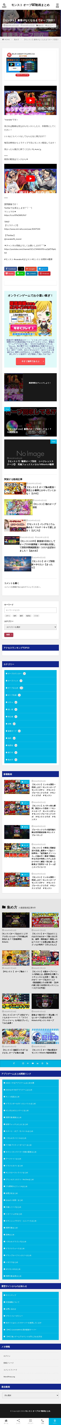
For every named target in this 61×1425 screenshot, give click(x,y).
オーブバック (15, 681)
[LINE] (20, 273)
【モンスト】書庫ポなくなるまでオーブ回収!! (41, 39)
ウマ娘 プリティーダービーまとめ (19, 1145)
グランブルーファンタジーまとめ (18, 1255)
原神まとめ (10, 1235)
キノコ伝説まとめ (12, 1097)
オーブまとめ (15, 688)
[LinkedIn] (32, 273)
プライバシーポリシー (14, 1316)
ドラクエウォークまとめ (15, 1248)
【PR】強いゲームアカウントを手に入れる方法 (24, 1336)
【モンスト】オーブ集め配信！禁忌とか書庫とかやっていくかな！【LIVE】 (41, 490)
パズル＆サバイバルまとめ (16, 1138)
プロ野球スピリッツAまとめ (16, 1186)
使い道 (12, 709)
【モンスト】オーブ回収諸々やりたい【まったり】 (43, 564)
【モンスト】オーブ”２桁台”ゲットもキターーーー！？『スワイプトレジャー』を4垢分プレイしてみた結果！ (15, 1019)
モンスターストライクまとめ (17, 1172)
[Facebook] (10, 269)
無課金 (28, 616)
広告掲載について (12, 1302)
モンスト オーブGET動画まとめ (30, 5)
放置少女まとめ (12, 1193)
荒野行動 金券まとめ (13, 1276)
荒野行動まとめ (12, 1228)
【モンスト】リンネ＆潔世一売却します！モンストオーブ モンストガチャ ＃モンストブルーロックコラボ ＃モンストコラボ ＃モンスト (44, 789)
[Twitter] (21, 269)
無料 (14, 616)
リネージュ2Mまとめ (14, 1214)
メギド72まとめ (12, 1262)
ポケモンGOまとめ (13, 1269)
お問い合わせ (11, 1309)
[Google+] (31, 269)
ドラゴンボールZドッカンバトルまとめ (21, 1103)
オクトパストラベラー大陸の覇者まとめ (21, 1152)
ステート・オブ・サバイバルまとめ (19, 1131)
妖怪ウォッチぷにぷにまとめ (17, 1124)
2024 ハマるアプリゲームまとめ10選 (20, 1083)
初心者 (12, 717)
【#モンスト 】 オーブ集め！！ (15, 971)
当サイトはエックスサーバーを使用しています (24, 1323)
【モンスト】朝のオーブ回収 (44, 505)
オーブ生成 (14, 695)
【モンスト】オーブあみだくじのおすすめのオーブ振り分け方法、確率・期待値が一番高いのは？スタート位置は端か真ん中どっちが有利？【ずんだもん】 (44, 939)
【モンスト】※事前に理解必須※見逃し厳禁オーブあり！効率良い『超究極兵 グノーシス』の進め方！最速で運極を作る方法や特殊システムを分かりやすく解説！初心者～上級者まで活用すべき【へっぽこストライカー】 (44, 857)
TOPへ (55, 1423)
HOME (7, 39)
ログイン (26, 587)
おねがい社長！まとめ (14, 1200)
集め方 (41, 25)
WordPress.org (9, 1377)
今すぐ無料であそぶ (30, 361)
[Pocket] (9, 273)
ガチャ (8, 616)
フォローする (40, 386)
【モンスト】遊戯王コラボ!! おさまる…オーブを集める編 (15, 1051)
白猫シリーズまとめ (13, 1207)
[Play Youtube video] (30, 100)
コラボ (36, 616)
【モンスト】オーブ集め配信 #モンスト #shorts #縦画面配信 (44, 1051)
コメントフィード (10, 1370)
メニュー (30, 1423)
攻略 (11, 724)
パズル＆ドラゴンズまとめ (16, 1241)
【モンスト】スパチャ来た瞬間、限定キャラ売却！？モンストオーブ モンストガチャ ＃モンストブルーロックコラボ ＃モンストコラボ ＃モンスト (44, 812)
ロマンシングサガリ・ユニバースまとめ (21, 1221)
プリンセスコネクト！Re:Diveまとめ (20, 1179)
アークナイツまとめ (13, 1159)
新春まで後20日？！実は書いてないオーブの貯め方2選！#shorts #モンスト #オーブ (45, 1017)
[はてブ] (42, 269)
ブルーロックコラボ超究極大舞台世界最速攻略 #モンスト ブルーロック (44, 832)
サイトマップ (11, 1295)
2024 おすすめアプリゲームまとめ (19, 1090)
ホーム (6, 1423)
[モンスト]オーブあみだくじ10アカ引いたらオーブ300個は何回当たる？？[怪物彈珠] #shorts (15, 937)
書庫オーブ (14, 731)
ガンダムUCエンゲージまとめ (17, 1110)
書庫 (21, 616)
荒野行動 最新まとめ (13, 1117)
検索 (8, 634)
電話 (42, 1423)
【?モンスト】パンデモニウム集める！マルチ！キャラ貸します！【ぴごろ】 (41, 527)
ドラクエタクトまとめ (14, 1166)
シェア (18, 1423)
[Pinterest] (44, 273)
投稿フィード (9, 1363)
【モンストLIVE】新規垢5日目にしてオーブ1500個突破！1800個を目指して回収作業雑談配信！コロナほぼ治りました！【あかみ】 (38, 546)
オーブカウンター (16, 673)
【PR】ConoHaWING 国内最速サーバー (21, 1330)
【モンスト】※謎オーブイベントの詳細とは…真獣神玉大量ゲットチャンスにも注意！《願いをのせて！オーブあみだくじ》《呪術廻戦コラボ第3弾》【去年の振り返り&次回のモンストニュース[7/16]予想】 (45, 979)
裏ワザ (12, 752)
